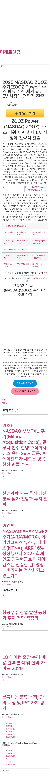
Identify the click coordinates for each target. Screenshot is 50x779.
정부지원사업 (11, 729)
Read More (6, 473)
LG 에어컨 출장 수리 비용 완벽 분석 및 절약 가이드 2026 (23, 662)
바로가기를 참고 (38, 278)
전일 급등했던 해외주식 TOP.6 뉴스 (16, 249)
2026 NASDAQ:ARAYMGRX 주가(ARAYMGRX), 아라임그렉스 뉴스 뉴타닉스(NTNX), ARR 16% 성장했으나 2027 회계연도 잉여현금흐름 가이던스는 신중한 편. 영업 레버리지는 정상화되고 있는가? (25, 551)
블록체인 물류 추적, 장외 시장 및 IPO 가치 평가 (23, 702)
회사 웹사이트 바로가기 (25, 391)
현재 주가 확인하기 (25, 383)
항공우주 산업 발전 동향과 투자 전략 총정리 (24, 615)
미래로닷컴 (10, 52)
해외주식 (9, 723)
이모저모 (9, 726)
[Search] (3, 775)
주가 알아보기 (25, 113)
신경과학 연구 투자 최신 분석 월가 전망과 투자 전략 (25, 499)
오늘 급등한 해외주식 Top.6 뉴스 (15, 226)
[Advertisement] (25, 25)
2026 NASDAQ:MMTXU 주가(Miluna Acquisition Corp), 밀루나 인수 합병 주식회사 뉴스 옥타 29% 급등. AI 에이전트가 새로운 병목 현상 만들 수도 (24, 445)
